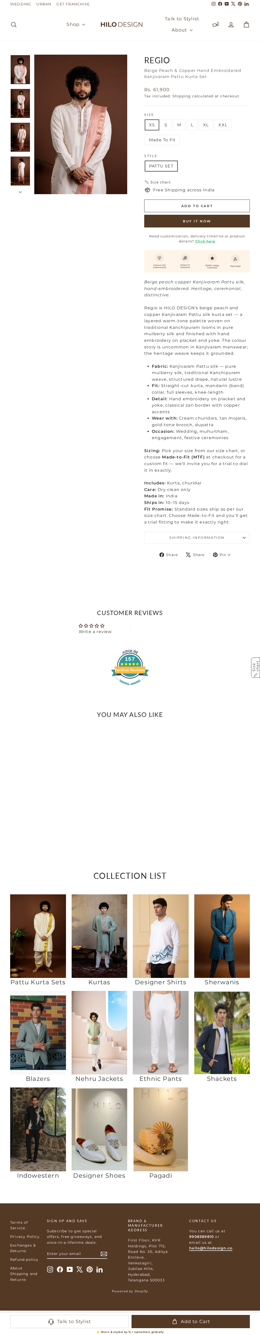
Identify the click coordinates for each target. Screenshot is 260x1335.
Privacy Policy (25, 1236)
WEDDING (20, 4)
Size (149, 115)
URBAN (43, 4)
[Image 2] (35, 812)
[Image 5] (43, 812)
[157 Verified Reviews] (130, 687)
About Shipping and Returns (23, 1274)
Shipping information (197, 537)
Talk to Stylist (182, 19)
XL (206, 124)
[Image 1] (32, 812)
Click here (205, 241)
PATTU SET (161, 166)
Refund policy (24, 1259)
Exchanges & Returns (23, 1248)
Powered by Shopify (130, 1291)
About (180, 30)
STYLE (151, 156)
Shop (74, 24)
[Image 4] (41, 812)
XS (152, 124)
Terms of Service (19, 1225)
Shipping (181, 96)
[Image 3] (38, 812)
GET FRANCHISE (73, 4)
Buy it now (197, 221)
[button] (157, 182)
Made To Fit (162, 139)
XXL (222, 124)
